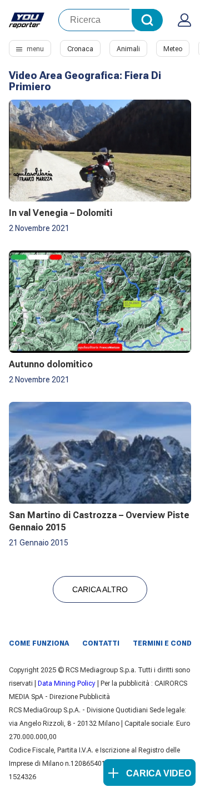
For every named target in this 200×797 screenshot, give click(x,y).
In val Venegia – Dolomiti (60, 213)
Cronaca (80, 49)
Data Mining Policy (67, 683)
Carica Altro (100, 589)
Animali (128, 49)
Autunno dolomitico (51, 364)
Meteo (172, 49)
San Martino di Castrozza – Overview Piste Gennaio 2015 (99, 521)
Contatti (100, 643)
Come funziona (39, 643)
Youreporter (27, 20)
